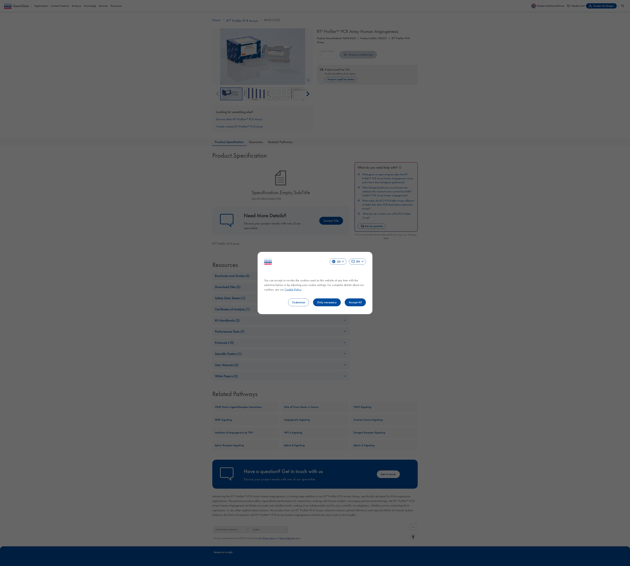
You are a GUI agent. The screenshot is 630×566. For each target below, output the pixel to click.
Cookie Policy (293, 289)
